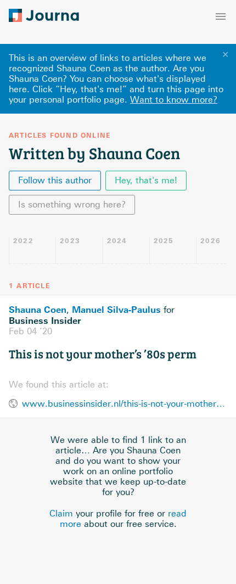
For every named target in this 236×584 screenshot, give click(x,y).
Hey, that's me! (146, 180)
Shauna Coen (37, 309)
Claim (61, 513)
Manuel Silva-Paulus (116, 309)
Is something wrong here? (72, 204)
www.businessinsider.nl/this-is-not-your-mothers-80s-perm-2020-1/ (124, 403)
